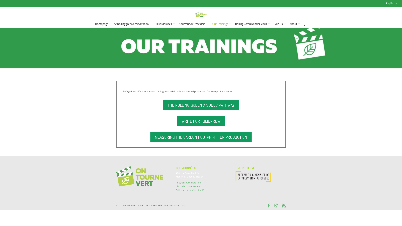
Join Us (278, 24)
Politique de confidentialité (190, 190)
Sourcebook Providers (192, 24)
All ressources (164, 24)
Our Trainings (220, 24)
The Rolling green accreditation (130, 24)
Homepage (101, 24)
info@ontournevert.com (188, 182)
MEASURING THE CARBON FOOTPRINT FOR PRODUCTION (201, 137)
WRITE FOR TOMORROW (201, 121)
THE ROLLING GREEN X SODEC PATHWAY (201, 105)
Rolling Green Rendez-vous (251, 24)
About (293, 24)
